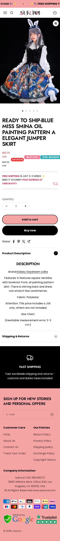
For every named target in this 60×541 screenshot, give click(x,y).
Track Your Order (14, 453)
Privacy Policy (42, 441)
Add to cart (30, 219)
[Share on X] (23, 241)
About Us (9, 441)
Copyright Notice (44, 460)
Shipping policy (43, 447)
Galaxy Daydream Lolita (32, 272)
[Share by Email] (28, 241)
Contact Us (10, 447)
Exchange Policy (43, 453)
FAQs (6, 434)
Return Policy (41, 434)
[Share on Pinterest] (18, 241)
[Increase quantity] (25, 206)
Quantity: (8, 199)
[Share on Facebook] (13, 241)
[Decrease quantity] (6, 206)
